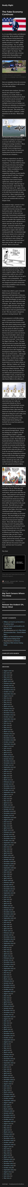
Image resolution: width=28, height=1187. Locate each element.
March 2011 (7, 1052)
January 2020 (7, 834)
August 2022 (7, 769)
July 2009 (6, 1086)
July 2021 (6, 796)
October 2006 (8, 1142)
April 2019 (7, 853)
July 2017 (6, 897)
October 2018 (7, 865)
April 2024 (7, 729)
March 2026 (7, 681)
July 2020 (6, 821)
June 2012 (6, 1023)
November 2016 (8, 914)
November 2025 (8, 689)
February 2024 (8, 733)
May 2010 (6, 1071)
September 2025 (8, 694)
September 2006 (9, 1144)
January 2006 (8, 1161)
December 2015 (8, 937)
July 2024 (6, 723)
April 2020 (7, 828)
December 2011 (8, 1033)
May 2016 (6, 926)
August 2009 (7, 1083)
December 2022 (8, 761)
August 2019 (7, 844)
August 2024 (7, 721)
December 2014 (8, 962)
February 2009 (8, 1094)
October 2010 (7, 1060)
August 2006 (7, 1146)
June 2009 (7, 1088)
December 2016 (8, 912)
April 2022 (7, 777)
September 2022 (8, 767)
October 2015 (7, 941)
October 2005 (8, 1167)
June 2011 (6, 1046)
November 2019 (8, 838)
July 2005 (6, 1174)
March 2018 (7, 880)
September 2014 (8, 968)
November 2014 (8, 964)
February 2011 (8, 1054)
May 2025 (6, 702)
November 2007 (8, 1117)
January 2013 (7, 1008)
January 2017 (7, 909)
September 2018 (8, 868)
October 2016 (7, 916)
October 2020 (8, 815)
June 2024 (7, 725)
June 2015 (6, 949)
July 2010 (6, 1067)
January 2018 (7, 884)
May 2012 (6, 1025)
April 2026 (7, 679)
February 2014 (8, 981)
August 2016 (7, 920)
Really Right (7, 5)
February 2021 (8, 807)
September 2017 (8, 893)
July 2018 (6, 872)
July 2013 (6, 995)
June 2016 (6, 924)
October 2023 (8, 742)
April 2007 (7, 1130)
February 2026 (8, 683)
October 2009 (8, 1081)
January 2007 (7, 1136)
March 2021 (7, 805)
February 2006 (8, 1159)
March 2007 (7, 1132)
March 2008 (7, 1109)
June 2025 (7, 700)
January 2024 (7, 735)
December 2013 (8, 985)
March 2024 (7, 731)
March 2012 (7, 1029)
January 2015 (7, 960)
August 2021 (7, 794)
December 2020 (8, 811)
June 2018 (6, 874)
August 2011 (7, 1042)
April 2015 (7, 954)
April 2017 (6, 903)
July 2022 (6, 771)
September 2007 (8, 1121)
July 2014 (6, 972)
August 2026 (7, 670)
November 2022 (8, 763)
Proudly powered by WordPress (16, 1184)
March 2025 (7, 706)
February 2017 (8, 907)
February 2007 (8, 1134)
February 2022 (8, 782)
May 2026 (7, 677)
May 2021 (6, 800)
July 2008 (6, 1104)
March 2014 (7, 979)
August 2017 (7, 895)
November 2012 (8, 1012)
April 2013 (6, 1002)
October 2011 (7, 1037)
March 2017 (7, 905)
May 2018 (6, 876)
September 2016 (8, 918)
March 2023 (7, 754)
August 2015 (7, 945)
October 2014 (7, 966)
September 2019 (8, 842)
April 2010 (7, 1073)
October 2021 (7, 790)
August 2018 (7, 870)
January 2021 (7, 809)
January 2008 (7, 1113)
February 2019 (8, 857)
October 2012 (7, 1014)
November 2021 (8, 788)
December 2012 (8, 1010)
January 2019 (7, 859)
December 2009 (8, 1079)
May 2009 (7, 1090)
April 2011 (6, 1050)
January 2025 (7, 710)
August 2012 (7, 1019)
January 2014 (7, 983)
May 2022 (6, 775)
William (6, 622)
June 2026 (7, 675)
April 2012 (7, 1027)
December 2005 (8, 1163)
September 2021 (8, 792)
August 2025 (7, 696)
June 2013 (6, 998)
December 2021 (8, 786)
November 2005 (8, 1165)
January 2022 (7, 784)
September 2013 (8, 991)
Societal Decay (9, 582)
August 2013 (7, 993)
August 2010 (7, 1065)
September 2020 (8, 817)
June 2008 (7, 1107)
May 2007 (6, 1128)
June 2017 (6, 899)
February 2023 (8, 756)
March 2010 (7, 1075)
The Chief (6, 581)
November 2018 (8, 863)
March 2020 (7, 830)
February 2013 (8, 1006)
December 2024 (8, 712)
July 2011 (6, 1044)
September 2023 (8, 744)
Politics (4, 582)
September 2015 (8, 943)
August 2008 (7, 1102)
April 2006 (7, 1155)
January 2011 (7, 1056)
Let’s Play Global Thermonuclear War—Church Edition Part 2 (15, 632)
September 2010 (8, 1063)
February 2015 (8, 958)
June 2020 (7, 824)
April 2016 (7, 928)
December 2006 (8, 1138)
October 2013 (7, 989)
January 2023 (7, 759)
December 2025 (8, 687)
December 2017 (8, 886)
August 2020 (7, 819)
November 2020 (8, 813)
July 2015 (6, 947)
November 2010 (8, 1058)
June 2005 (7, 1176)
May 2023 (6, 750)
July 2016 (6, 922)
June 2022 (7, 773)
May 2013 (6, 1000)
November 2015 (8, 939)
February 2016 (8, 933)
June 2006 (7, 1151)
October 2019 (7, 840)
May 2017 (6, 901)
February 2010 (8, 1077)
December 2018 (8, 861)
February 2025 (8, 708)
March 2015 (7, 956)
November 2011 (8, 1035)
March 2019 (7, 855)
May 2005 (6, 1178)
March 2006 (7, 1157)
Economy (21, 581)
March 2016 (7, 930)
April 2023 (7, 752)
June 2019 (6, 849)
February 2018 (8, 882)
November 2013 (8, 987)
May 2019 (6, 851)
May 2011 (6, 1048)
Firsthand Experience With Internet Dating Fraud (13, 643)
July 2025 (6, 698)
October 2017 (7, 891)
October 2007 (8, 1119)
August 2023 (7, 746)
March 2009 (7, 1092)
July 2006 (6, 1148)
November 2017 (8, 889)
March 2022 (7, 780)
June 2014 (6, 974)
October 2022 (8, 765)
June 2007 (7, 1125)
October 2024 (8, 717)
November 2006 (8, 1140)
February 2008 (8, 1111)
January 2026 (8, 685)
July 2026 (6, 673)
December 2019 (8, 836)
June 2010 (6, 1069)
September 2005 (8, 1169)
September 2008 (8, 1100)
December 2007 (8, 1115)
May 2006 (7, 1153)
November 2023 (8, 740)
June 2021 (6, 798)
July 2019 (6, 847)
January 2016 (7, 935)
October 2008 (8, 1098)
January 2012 (7, 1031)
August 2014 (7, 970)
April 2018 (7, 878)
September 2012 (8, 1016)
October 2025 (8, 691)
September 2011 (8, 1039)
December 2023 (8, 738)
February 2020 (8, 832)
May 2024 (6, 727)
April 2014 (7, 977)
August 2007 (7, 1123)
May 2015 (6, 951)
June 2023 (7, 748)
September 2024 (8, 719)
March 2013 (7, 1004)
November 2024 (8, 715)
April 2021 (7, 803)
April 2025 (7, 704)
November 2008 (8, 1096)
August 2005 (7, 1172)
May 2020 (6, 826)
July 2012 (6, 1021)
